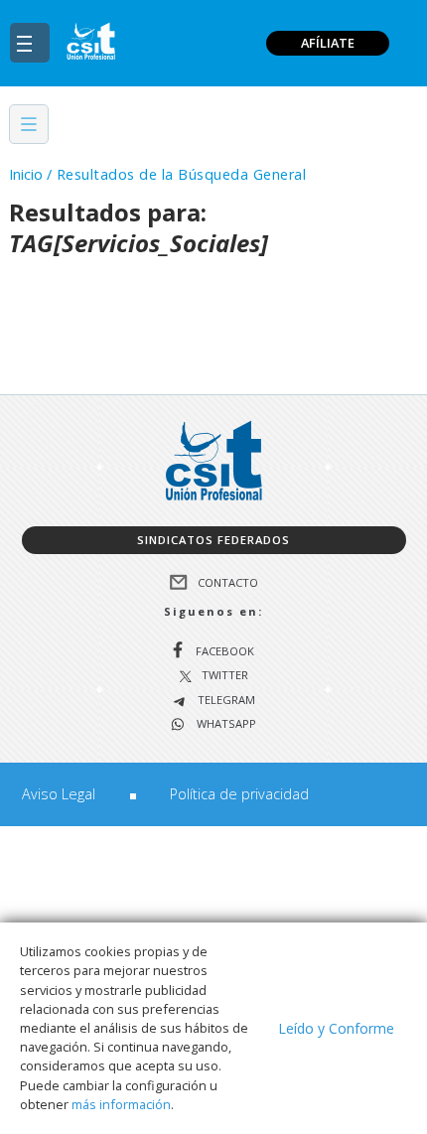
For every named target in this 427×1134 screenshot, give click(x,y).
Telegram (225, 700)
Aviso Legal (58, 793)
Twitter (225, 675)
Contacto (228, 581)
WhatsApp (225, 724)
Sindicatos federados (213, 539)
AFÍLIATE (328, 43)
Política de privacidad (239, 793)
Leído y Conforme (336, 1028)
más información (121, 1104)
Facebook (225, 650)
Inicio (26, 174)
